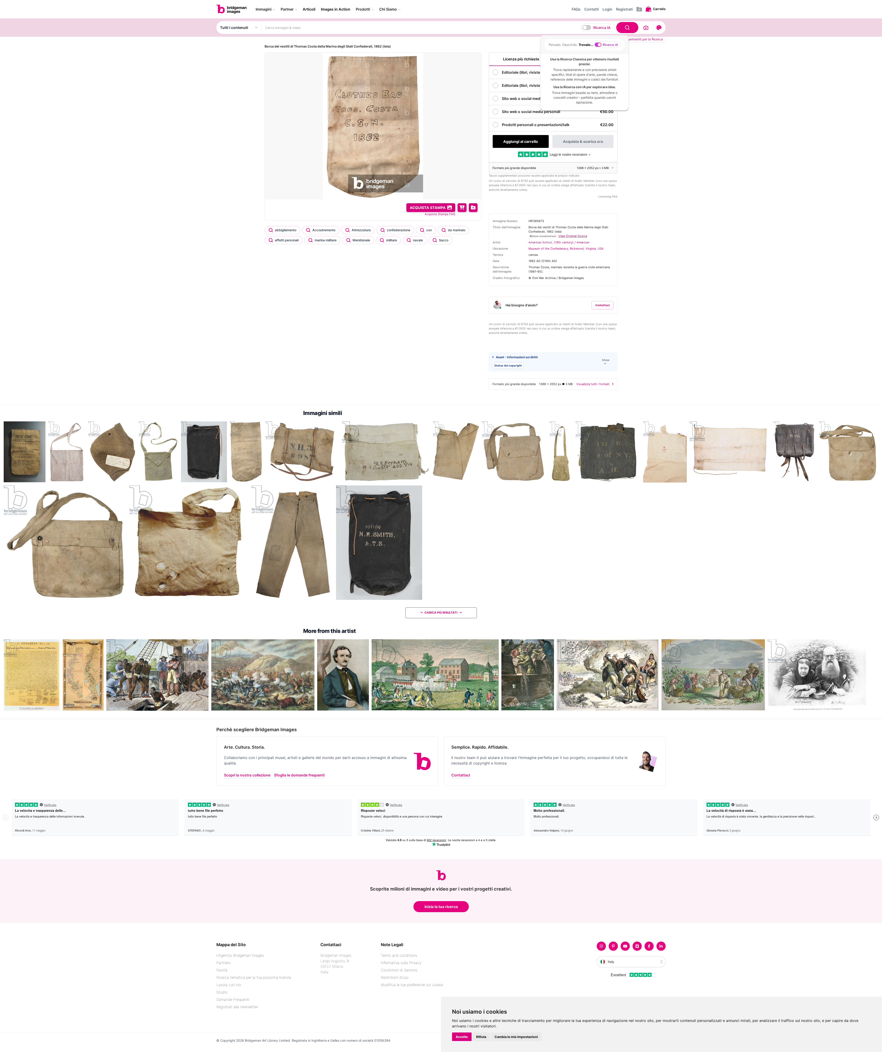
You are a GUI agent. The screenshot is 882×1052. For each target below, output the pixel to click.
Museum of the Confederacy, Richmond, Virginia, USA (566, 248)
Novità (221, 970)
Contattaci (602, 305)
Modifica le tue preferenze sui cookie (412, 984)
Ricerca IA (602, 27)
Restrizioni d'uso (394, 977)
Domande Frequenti (232, 999)
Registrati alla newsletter (237, 1006)
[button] (553, 362)
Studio (221, 992)
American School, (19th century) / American (559, 242)
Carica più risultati (441, 612)
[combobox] (451, 27)
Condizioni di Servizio (399, 970)
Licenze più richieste (521, 59)
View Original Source (572, 236)
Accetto (462, 1037)
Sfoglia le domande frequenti (299, 775)
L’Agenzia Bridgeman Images (240, 955)
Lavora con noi (228, 984)
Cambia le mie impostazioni (516, 1037)
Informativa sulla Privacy (401, 962)
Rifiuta (481, 1037)
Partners (223, 962)
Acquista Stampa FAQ (440, 214)
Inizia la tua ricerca (441, 906)
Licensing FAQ (607, 196)
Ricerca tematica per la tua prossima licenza (253, 977)
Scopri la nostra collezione (247, 775)
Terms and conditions (399, 955)
